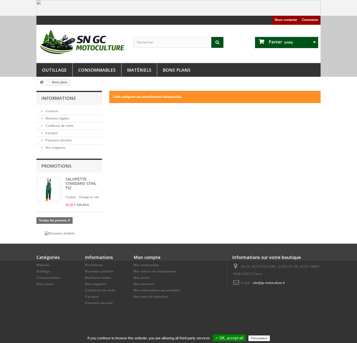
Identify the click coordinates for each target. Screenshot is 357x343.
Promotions (56, 166)
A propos (51, 133)
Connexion (310, 20)
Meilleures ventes (98, 278)
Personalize (259, 338)
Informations (58, 98)
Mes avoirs (142, 278)
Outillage (54, 70)
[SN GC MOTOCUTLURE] (81, 42)
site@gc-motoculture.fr (269, 283)
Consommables (97, 70)
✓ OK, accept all (229, 338)
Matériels (139, 70)
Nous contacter (286, 20)
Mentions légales (56, 118)
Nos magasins (55, 147)
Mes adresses (144, 284)
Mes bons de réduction (151, 297)
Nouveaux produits (99, 271)
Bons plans (176, 70)
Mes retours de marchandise (155, 271)
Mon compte (147, 257)
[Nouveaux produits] (60, 233)
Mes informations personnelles (157, 290)
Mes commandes (146, 265)
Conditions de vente (58, 126)
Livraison (51, 111)
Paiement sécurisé (58, 140)
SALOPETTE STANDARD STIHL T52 (80, 183)
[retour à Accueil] (41, 82)
